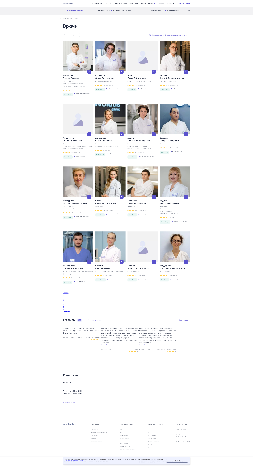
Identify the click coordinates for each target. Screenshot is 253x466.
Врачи (143, 3)
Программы (133, 3)
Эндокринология (96, 448)
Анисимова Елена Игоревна (103, 139)
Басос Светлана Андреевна (106, 202)
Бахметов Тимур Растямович (136, 202)
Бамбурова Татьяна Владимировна (75, 202)
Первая (65, 293)
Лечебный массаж (153, 444)
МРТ (121, 429)
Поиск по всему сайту (74, 11)
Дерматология (95, 444)
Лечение (109, 3)
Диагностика (97, 3)
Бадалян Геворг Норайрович (169, 139)
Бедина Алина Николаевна (169, 202)
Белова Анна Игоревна (103, 267)
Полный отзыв (106, 345)
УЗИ (121, 432)
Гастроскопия (124, 435)
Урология (93, 438)
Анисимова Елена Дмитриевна (72, 139)
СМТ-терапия (152, 438)
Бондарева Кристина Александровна (173, 267)
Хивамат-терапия (153, 441)
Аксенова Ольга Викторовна (104, 77)
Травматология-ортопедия (99, 432)
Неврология (94, 429)
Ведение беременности (127, 449)
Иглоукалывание (153, 448)
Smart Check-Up (125, 446)
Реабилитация (121, 3)
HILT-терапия (152, 435)
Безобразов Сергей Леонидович (73, 267)
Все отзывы (184, 320)
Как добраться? (69, 402)
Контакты (170, 3)
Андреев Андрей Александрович (172, 77)
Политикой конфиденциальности (74, 460)
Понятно (177, 460)
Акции (151, 3)
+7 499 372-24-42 (181, 429)
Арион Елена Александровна (138, 139)
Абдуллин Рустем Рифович (71, 77)
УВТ (149, 432)
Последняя (67, 312)
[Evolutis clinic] (67, 3)
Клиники (161, 3)
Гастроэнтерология (96, 441)
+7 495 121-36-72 (183, 3)
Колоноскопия (124, 438)
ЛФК (149, 429)
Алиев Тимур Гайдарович (136, 77)
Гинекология (94, 435)
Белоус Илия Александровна (138, 267)
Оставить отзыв (94, 320)
